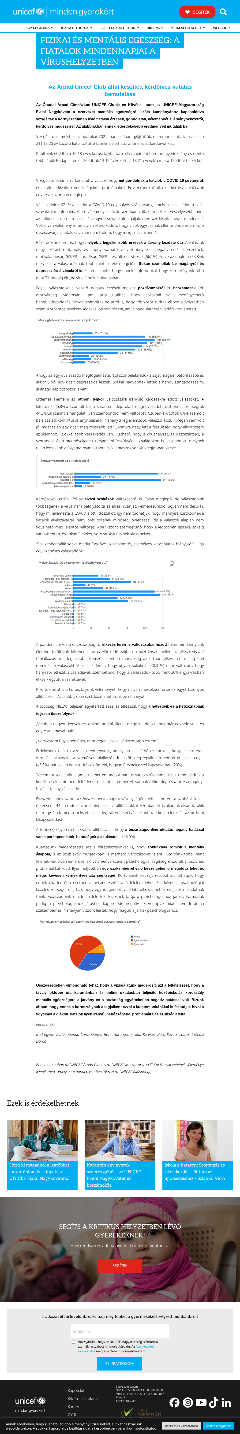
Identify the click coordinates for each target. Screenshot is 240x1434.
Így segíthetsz (74, 28)
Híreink (153, 28)
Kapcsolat (76, 1390)
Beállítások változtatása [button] (181, 1426)
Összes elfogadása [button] (218, 1426)
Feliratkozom (119, 1363)
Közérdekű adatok (83, 1398)
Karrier (73, 1406)
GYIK (72, 1414)
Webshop (221, 28)
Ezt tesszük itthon (117, 28)
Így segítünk (38, 28)
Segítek (201, 12)
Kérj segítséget (186, 28)
